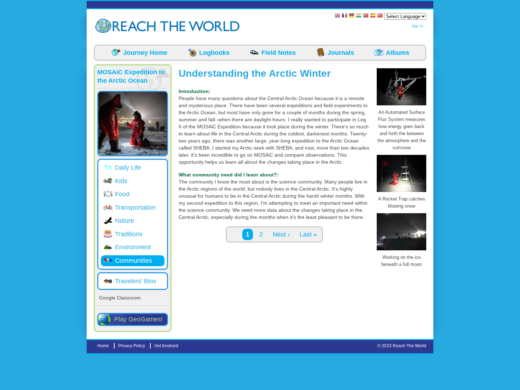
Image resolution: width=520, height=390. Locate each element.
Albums (397, 52)
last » (308, 234)
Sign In (417, 26)
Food (122, 194)
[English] (337, 16)
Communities (133, 260)
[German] (351, 16)
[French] (344, 16)
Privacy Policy (131, 345)
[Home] (104, 26)
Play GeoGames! (138, 319)
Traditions (129, 234)
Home (103, 345)
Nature (124, 220)
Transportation (135, 207)
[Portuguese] (366, 16)
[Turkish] (380, 16)
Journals (341, 52)
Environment (133, 247)
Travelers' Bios (135, 281)
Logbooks (214, 52)
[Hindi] (359, 16)
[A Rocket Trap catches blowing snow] (401, 192)
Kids (121, 181)
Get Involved (166, 345)
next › (281, 234)
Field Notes (278, 52)
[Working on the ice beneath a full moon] (401, 250)
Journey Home (145, 52)
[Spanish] (373, 16)
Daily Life (128, 167)
